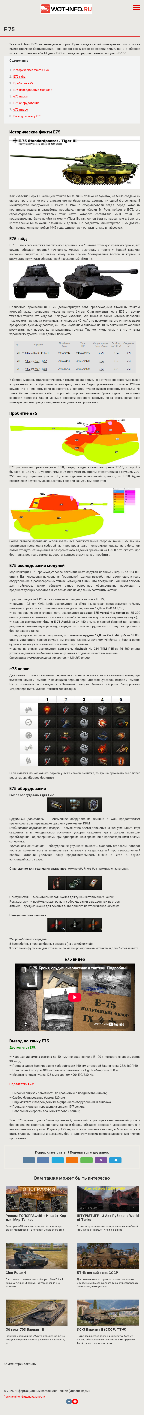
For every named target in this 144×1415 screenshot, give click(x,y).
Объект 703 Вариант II (25, 1329)
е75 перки (20, 96)
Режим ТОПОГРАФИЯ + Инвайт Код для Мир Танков (36, 1218)
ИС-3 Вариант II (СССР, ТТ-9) (101, 1329)
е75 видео (20, 109)
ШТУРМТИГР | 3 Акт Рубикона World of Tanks (108, 1218)
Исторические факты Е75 (31, 70)
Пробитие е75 (23, 83)
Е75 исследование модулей (32, 90)
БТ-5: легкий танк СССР (97, 1273)
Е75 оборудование (26, 103)
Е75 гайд (19, 76)
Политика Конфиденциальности (24, 1396)
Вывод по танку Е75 (27, 116)
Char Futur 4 (16, 1273)
